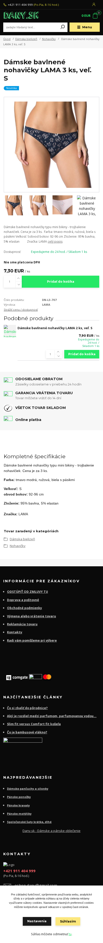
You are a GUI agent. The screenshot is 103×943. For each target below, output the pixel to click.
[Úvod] (21, 16)
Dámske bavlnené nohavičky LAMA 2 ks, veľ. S (55, 328)
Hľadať (63, 27)
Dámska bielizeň (26, 39)
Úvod (6, 39)
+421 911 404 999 (20, 4)
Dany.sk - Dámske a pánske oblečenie (51, 830)
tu (70, 934)
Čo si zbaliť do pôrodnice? (27, 708)
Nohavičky (49, 39)
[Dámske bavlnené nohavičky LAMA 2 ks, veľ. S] (10, 331)
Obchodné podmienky (24, 608)
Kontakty (14, 632)
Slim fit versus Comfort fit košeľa (34, 724)
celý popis (55, 241)
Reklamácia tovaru (22, 624)
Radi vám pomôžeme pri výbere (32, 640)
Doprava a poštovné (23, 600)
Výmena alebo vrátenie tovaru (31, 616)
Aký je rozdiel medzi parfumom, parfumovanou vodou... (51, 716)
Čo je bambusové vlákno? (27, 732)
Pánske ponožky (19, 797)
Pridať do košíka (60, 281)
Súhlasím (68, 921)
